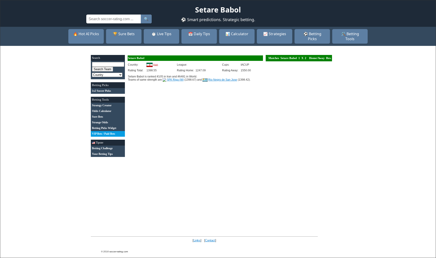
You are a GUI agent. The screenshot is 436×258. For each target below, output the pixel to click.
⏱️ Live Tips (161, 33)
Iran (155, 64)
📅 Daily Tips (199, 33)
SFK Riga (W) (175, 79)
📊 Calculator (236, 33)
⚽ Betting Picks (312, 36)
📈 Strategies (274, 33)
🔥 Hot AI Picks (86, 33)
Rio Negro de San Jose (222, 79)
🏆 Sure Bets (124, 33)
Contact (210, 240)
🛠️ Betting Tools (350, 36)
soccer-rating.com (118, 251)
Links (197, 240)
